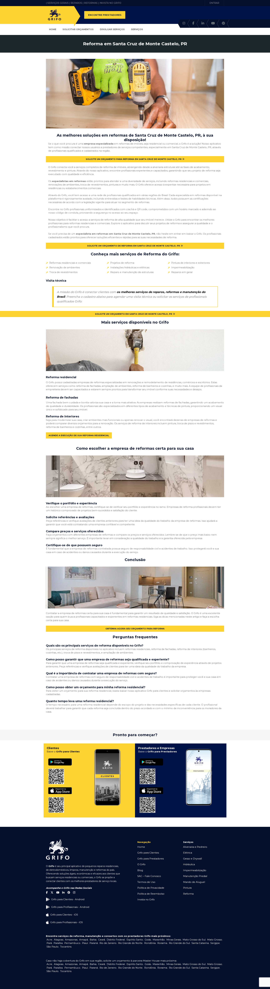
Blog (140, 870)
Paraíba (58, 943)
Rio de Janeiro (108, 943)
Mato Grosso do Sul (194, 939)
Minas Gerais (173, 939)
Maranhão (159, 939)
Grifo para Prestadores (150, 858)
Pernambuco (72, 943)
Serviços (137, 29)
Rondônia (150, 943)
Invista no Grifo (146, 899)
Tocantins (65, 946)
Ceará (101, 939)
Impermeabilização (194, 870)
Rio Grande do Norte (130, 943)
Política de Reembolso (150, 893)
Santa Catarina (200, 943)
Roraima (162, 943)
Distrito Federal (116, 939)
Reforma (188, 893)
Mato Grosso (214, 939)
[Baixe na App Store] (60, 787)
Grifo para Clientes (148, 852)
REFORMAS (91, 3)
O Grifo (141, 864)
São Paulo (52, 946)
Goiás (148, 939)
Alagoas (58, 939)
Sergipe (215, 943)
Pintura (187, 887)
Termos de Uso (146, 882)
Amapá (83, 939)
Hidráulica (189, 864)
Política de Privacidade (150, 887)
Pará (49, 943)
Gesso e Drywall (192, 858)
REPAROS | (77, 3)
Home (52, 29)
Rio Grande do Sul (179, 943)
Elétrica (187, 852)
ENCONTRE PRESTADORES (104, 14)
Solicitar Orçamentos (78, 29)
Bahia (93, 939)
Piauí (85, 943)
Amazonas (71, 939)
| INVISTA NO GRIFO (109, 3)
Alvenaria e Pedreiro (195, 846)
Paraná (94, 943)
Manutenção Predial (195, 876)
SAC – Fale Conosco (149, 876)
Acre (49, 939)
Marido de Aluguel (194, 882)
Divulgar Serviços (112, 29)
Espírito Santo (135, 939)
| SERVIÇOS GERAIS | (58, 3)
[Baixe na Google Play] (60, 758)
